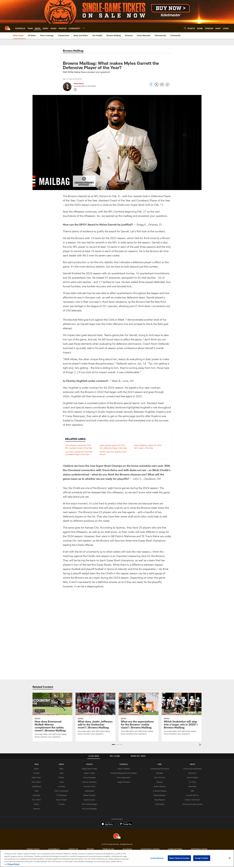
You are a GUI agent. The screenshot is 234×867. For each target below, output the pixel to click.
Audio (61, 782)
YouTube (61, 804)
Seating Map (89, 791)
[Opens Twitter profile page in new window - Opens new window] (75, 89)
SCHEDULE (124, 764)
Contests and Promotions (159, 769)
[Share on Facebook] (151, 86)
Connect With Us (192, 795)
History (36, 804)
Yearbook (36, 809)
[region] (117, 858)
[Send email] (162, 86)
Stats (36, 791)
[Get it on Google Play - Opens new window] (126, 825)
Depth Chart (36, 777)
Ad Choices (127, 849)
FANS (160, 764)
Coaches (36, 773)
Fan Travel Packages (89, 809)
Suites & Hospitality (89, 782)
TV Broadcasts (61, 795)
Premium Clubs (89, 786)
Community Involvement (192, 769)
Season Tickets (89, 773)
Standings (36, 795)
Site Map (90, 849)
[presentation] (200, 745)
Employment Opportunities (192, 804)
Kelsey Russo (79, 83)
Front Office (36, 800)
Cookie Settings (175, 849)
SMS (192, 791)
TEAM (36, 764)
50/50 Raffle (159, 804)
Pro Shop (192, 782)
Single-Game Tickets (89, 769)
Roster (36, 769)
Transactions (36, 786)
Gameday (159, 773)
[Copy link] (167, 84)
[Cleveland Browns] (117, 836)
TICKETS (89, 764)
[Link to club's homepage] (7, 28)
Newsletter (192, 786)
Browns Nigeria (192, 777)
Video (61, 773)
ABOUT (192, 764)
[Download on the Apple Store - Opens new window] (107, 824)
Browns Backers (159, 786)
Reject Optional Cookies (179, 858)
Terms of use (108, 849)
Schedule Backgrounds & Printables (123, 773)
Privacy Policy (33, 849)
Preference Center (199, 849)
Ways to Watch (61, 800)
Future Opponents (123, 777)
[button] (113, 745)
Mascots (160, 782)
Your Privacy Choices (150, 849)
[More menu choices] (83, 28)
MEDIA (61, 764)
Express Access (89, 800)
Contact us (73, 849)
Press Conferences (61, 791)
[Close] (230, 858)
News (61, 769)
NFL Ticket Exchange (89, 804)
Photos (61, 777)
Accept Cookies (201, 858)
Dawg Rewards (159, 800)
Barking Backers (159, 795)
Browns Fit (192, 773)
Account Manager (89, 777)
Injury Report (36, 782)
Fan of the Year (159, 777)
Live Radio (61, 786)
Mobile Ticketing (89, 795)
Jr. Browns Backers (160, 791)
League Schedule (123, 782)
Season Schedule (123, 769)
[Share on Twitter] (156, 86)
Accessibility (54, 849)
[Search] (185, 28)
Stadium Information (192, 800)
